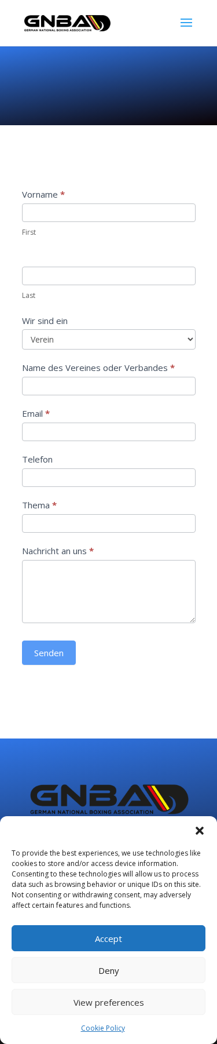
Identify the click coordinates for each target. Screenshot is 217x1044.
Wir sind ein (45, 320)
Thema (39, 505)
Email (36, 413)
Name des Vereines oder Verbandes (98, 367)
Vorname (43, 194)
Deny (108, 970)
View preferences (108, 1002)
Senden (49, 653)
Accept (108, 938)
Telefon (37, 459)
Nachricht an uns (58, 550)
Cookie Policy (103, 1028)
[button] (199, 830)
